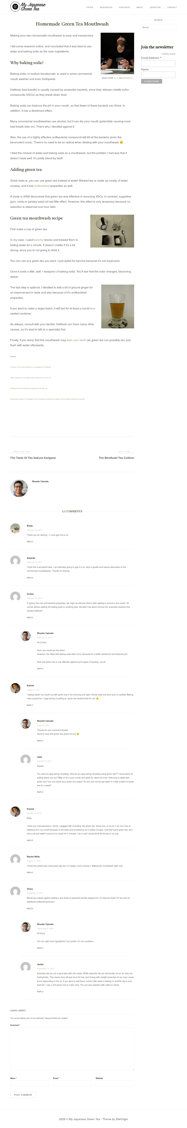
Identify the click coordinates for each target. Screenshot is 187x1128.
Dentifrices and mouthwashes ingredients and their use (28, 388)
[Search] (173, 26)
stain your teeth (76, 340)
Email (56, 1078)
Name (13, 1078)
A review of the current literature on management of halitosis (30, 367)
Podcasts (124, 7)
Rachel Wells (33, 856)
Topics (89, 7)
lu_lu (116, 77)
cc (132, 77)
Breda (30, 525)
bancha (38, 240)
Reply (30, 541)
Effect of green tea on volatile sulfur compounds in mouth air (30, 378)
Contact (172, 7)
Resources (106, 7)
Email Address (151, 58)
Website (99, 1078)
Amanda (31, 557)
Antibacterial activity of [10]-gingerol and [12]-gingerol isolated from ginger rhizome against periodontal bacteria (47, 399)
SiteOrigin (122, 1119)
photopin (126, 77)
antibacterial (42, 186)
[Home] (28, 10)
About (139, 7)
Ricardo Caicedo (40, 481)
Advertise (155, 7)
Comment (15, 1025)
